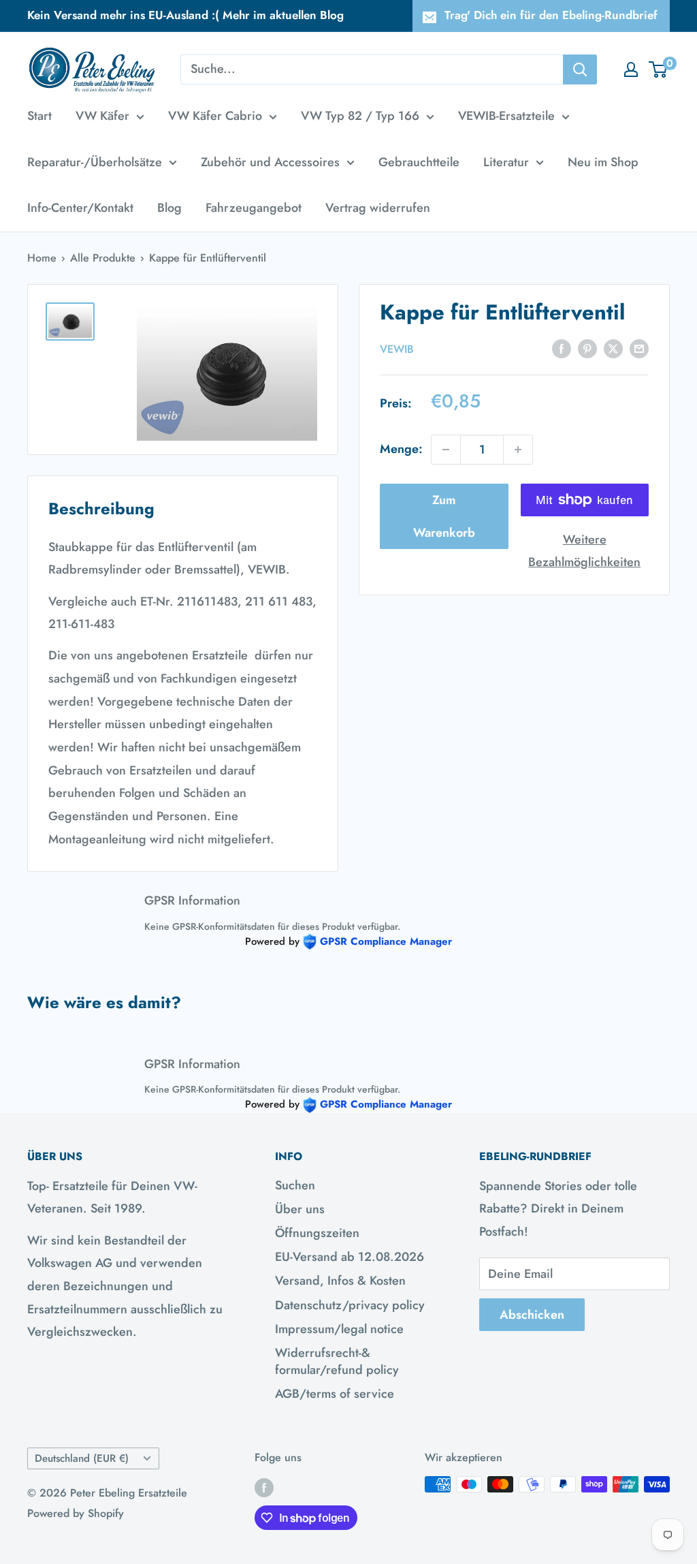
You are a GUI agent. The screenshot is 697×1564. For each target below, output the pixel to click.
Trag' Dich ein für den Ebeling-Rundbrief (551, 15)
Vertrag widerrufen (377, 208)
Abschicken (532, 1315)
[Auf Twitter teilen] (613, 348)
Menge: (401, 449)
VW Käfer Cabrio (215, 116)
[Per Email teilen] (639, 348)
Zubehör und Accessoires (270, 162)
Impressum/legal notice (339, 1329)
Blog (169, 208)
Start (39, 116)
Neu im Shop (603, 162)
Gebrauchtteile (418, 162)
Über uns (300, 1209)
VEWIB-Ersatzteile (506, 116)
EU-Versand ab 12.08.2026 (349, 1257)
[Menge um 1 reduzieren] (446, 449)
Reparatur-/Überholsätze (94, 162)
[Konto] (631, 69)
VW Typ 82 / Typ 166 (360, 116)
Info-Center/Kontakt (80, 208)
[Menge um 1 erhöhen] (518, 449)
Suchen (295, 1185)
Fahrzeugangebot (254, 208)
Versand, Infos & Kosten (340, 1280)
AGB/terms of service (334, 1394)
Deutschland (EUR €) (82, 1458)
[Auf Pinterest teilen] (587, 348)
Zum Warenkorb (444, 516)
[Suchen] (580, 69)
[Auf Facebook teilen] (561, 348)
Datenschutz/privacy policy (350, 1305)
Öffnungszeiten (317, 1233)
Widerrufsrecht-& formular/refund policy (337, 1361)
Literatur (506, 162)
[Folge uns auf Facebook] (264, 1486)
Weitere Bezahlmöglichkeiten (584, 551)
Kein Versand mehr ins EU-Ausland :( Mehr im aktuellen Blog (185, 15)
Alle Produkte (102, 258)
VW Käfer (102, 116)
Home (41, 258)
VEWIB (397, 349)
